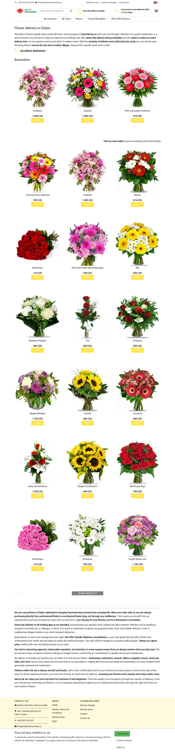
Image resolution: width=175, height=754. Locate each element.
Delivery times (58, 717)
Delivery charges (109, 2)
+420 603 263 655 (25, 2)
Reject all (121, 747)
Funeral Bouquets (97, 18)
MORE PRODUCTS (87, 593)
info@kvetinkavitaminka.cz (49, 2)
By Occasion (50, 18)
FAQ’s (54, 721)
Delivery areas (92, 2)
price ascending (134, 141)
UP (18, 593)
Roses (79, 18)
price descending (152, 141)
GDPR (54, 705)
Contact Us (124, 2)
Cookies (83, 714)
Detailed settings (124, 740)
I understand (122, 734)
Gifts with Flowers (120, 18)
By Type (66, 18)
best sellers (118, 141)
